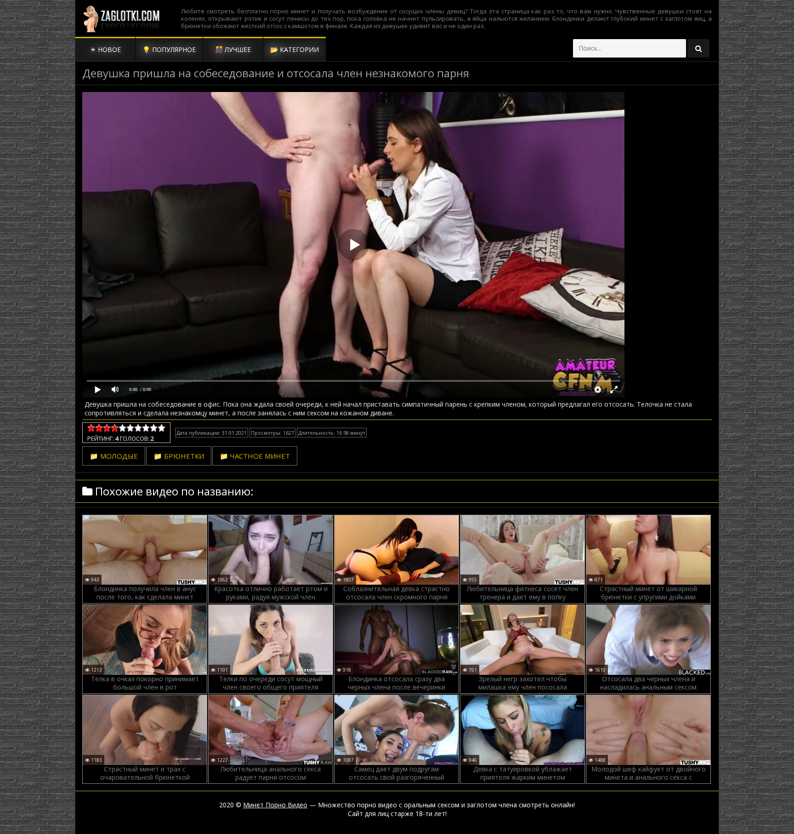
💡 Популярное (169, 49)
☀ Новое (105, 49)
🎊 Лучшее (233, 49)
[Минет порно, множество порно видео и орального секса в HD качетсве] (121, 18)
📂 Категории (294, 49)
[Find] (698, 48)
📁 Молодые (114, 455)
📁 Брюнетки (178, 455)
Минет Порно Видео (275, 804)
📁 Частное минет (255, 455)
